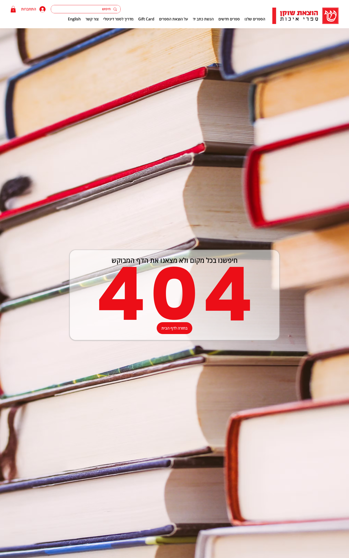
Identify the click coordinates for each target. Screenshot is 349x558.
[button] (13, 9)
